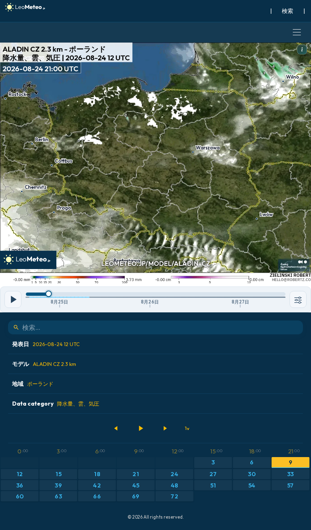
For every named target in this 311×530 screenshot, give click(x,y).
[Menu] (297, 32)
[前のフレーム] (116, 428)
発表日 (46, 344)
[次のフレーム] (165, 428)
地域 (32, 383)
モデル (44, 364)
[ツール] (298, 299)
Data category (55, 403)
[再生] (140, 428)
